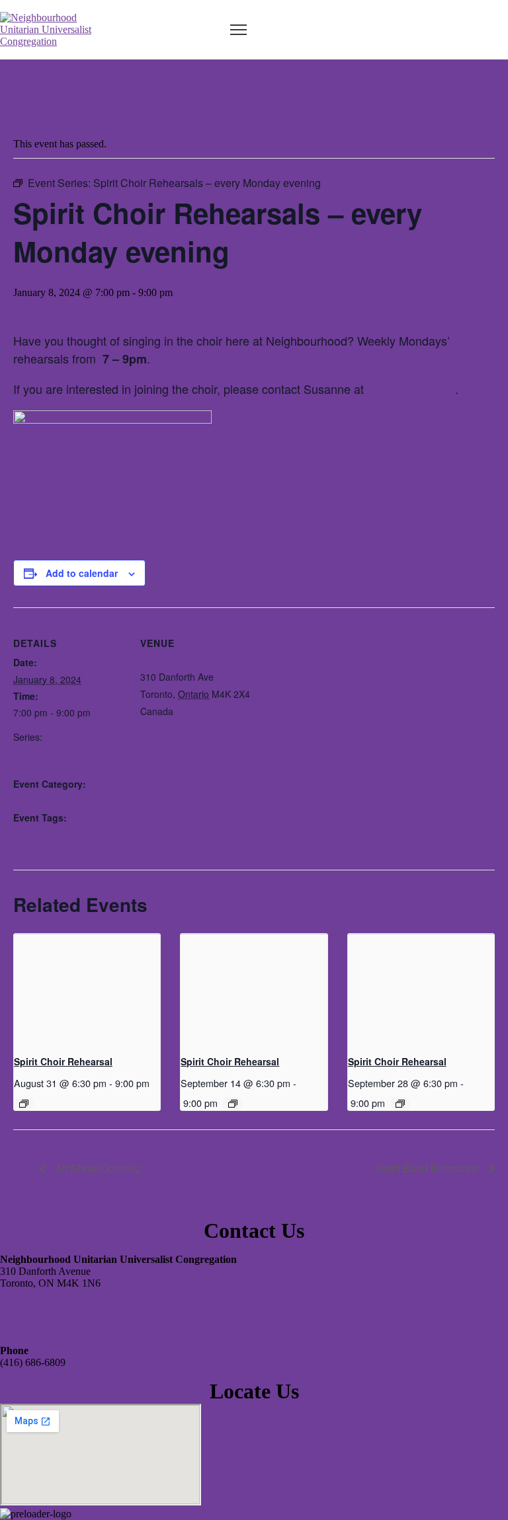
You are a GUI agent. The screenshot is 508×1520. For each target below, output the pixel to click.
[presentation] (87, 989)
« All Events (43, 104)
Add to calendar (82, 573)
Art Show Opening (96, 1168)
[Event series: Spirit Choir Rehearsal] (23, 1104)
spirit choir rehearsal (56, 834)
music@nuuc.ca (409, 388)
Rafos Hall (161, 661)
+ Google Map (205, 711)
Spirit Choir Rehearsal (63, 1061)
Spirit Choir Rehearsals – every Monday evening (65, 760)
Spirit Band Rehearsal (429, 1168)
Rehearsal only (44, 801)
